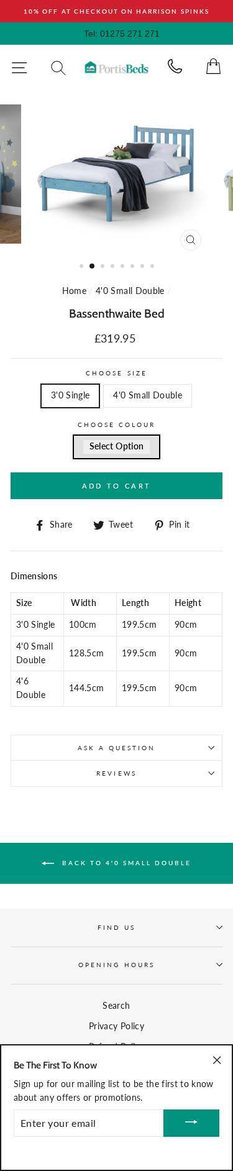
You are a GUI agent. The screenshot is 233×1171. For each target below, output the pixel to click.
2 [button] (92, 267)
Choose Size (116, 373)
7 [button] (143, 267)
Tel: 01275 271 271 (122, 34)
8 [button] (153, 267)
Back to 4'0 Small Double (125, 862)
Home (74, 291)
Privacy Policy (116, 1026)
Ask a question (117, 747)
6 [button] (133, 267)
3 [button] (104, 267)
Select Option (116, 446)
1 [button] (83, 267)
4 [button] (114, 267)
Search (116, 1006)
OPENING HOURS (116, 964)
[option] (116, 11)
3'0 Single (70, 395)
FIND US (116, 927)
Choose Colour (117, 424)
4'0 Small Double (130, 291)
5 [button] (124, 267)
